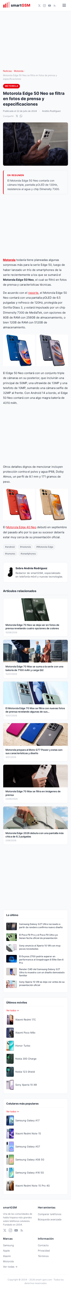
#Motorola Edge (44, 546)
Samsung (8, 1245)
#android (10, 546)
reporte (33, 293)
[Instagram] (44, 5)
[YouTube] (49, 5)
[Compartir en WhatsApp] (21, 116)
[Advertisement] (35, 226)
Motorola (18, 71)
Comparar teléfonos (49, 1214)
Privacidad (44, 1250)
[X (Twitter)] (39, 5)
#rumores (10, 553)
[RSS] (54, 5)
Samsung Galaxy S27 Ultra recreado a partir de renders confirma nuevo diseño (41, 926)
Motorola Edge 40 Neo (21, 527)
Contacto (43, 1245)
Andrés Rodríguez (51, 111)
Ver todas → (10, 1266)
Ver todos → (12, 1010)
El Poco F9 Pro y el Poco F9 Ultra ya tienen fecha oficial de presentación (38, 936)
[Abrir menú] (64, 6)
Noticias (7, 71)
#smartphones (28, 553)
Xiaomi (7, 1256)
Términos (43, 1256)
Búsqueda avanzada (49, 1219)
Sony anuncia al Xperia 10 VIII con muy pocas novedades (40, 947)
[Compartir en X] (17, 116)
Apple (6, 1250)
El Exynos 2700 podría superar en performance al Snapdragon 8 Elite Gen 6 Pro (41, 959)
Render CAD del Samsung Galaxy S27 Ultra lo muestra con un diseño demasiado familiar (42, 972)
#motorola (25, 546)
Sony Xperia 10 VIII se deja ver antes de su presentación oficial (42, 983)
